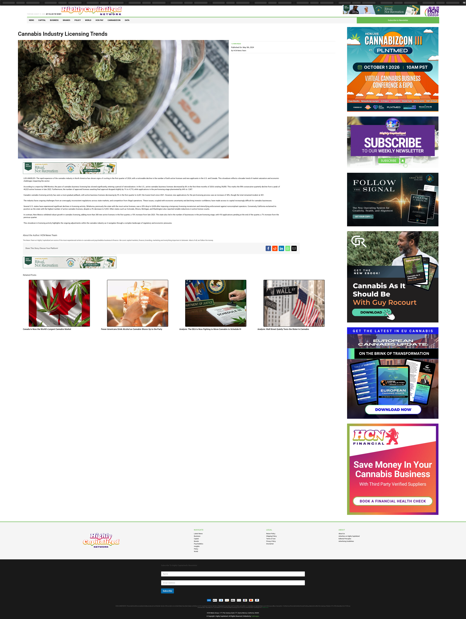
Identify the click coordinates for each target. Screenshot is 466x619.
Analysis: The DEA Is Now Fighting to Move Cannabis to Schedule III (210, 331)
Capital (196, 539)
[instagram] (434, 8)
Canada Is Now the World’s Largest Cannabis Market (47, 331)
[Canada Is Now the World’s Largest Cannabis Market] (59, 305)
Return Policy (270, 534)
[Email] (294, 249)
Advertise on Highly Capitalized (349, 536)
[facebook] (430, 8)
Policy (196, 549)
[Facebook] (268, 249)
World (196, 551)
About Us (342, 534)
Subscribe (167, 591)
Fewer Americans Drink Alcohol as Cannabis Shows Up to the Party (131, 331)
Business (197, 536)
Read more (265, 607)
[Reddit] (275, 249)
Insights (197, 546)
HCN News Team (239, 51)
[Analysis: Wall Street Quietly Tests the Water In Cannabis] (294, 305)
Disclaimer (270, 544)
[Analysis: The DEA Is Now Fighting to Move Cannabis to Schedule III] (215, 305)
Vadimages (255, 616)
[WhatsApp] (288, 249)
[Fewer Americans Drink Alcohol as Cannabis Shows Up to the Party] (137, 305)
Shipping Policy (271, 536)
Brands (196, 541)
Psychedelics (198, 544)
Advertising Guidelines (346, 541)
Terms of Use (270, 539)
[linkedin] (437, 8)
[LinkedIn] (281, 249)
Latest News (198, 534)
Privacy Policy (271, 541)
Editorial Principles (345, 539)
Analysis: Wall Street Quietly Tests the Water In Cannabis (283, 331)
